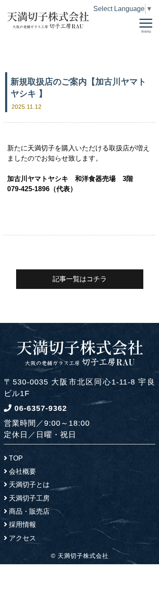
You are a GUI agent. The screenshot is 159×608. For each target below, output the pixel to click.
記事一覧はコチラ (80, 279)
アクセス (22, 538)
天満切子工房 (29, 498)
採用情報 (22, 524)
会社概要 (22, 471)
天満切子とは (29, 484)
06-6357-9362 (39, 408)
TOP (16, 458)
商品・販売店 (29, 511)
